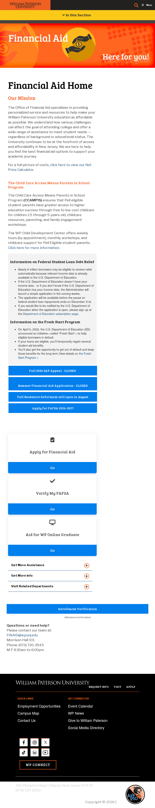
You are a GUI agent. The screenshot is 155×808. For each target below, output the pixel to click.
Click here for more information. (34, 248)
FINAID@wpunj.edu (22, 635)
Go (52, 467)
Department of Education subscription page (50, 314)
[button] (139, 794)
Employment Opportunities (39, 706)
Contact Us (27, 720)
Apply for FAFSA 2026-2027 (53, 408)
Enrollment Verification (77, 609)
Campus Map (28, 713)
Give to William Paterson (88, 720)
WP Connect (38, 764)
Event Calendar (80, 706)
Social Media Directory (86, 727)
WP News (76, 713)
